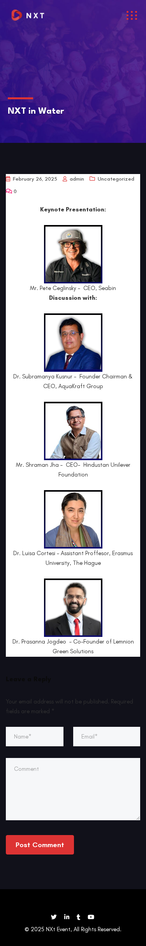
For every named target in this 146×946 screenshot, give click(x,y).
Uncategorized (116, 179)
